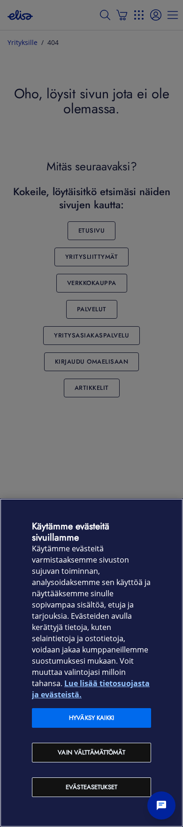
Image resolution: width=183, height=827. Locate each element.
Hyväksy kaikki (91, 717)
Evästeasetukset (91, 787)
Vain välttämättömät (91, 752)
